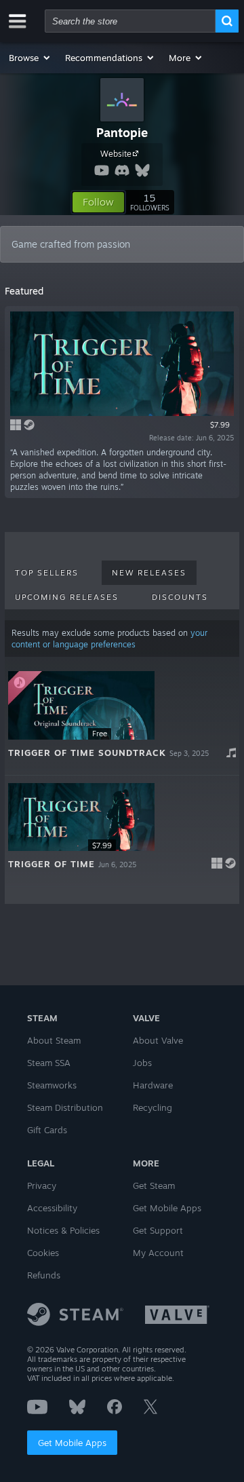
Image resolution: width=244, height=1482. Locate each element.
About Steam (54, 1040)
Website (115, 154)
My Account (158, 1252)
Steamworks (52, 1085)
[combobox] (130, 21)
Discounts (180, 597)
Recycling (152, 1107)
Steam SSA (48, 1062)
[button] (30, 57)
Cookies (43, 1252)
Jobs (142, 1062)
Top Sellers (47, 572)
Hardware (153, 1085)
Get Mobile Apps (72, 1442)
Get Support (158, 1230)
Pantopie (122, 132)
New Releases (149, 572)
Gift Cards (47, 1129)
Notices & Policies (63, 1230)
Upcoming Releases (67, 597)
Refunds (43, 1275)
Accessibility (52, 1207)
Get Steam (154, 1185)
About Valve (158, 1040)
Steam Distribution (65, 1107)
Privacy (41, 1185)
